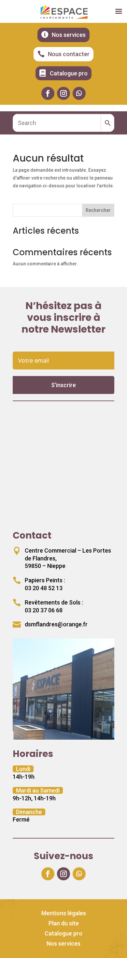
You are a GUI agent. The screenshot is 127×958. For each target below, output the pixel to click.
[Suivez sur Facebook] (47, 93)
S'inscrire (63, 385)
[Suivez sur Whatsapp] (79, 93)
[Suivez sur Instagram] (63, 93)
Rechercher (98, 210)
